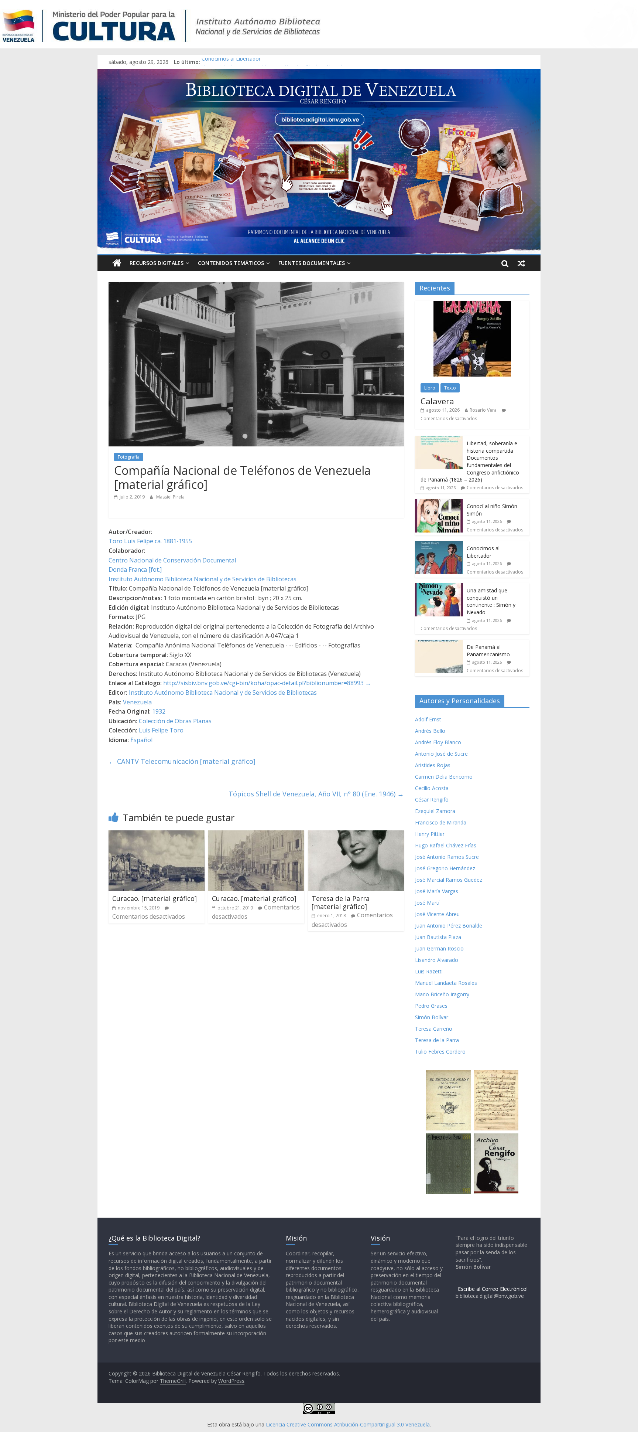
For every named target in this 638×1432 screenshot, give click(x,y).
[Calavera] (472, 304)
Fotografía (129, 457)
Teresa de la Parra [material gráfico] (341, 902)
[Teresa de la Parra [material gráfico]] (356, 835)
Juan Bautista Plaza (438, 937)
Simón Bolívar (431, 1017)
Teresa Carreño (433, 1028)
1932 (158, 711)
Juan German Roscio (439, 948)
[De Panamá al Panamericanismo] (439, 643)
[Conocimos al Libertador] (439, 544)
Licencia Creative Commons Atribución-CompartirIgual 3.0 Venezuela (348, 1424)
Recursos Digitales (156, 262)
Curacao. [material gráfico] (154, 898)
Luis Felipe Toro (161, 730)
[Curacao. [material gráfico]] (157, 835)
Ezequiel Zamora (435, 810)
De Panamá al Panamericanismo (488, 650)
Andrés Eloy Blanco (438, 742)
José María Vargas (436, 891)
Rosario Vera (483, 410)
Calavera (437, 401)
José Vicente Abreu (437, 914)
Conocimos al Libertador (231, 61)
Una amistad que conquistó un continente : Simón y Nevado (491, 601)
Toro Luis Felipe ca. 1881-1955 (150, 541)
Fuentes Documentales (311, 262)
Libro (429, 388)
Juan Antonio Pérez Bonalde (448, 925)
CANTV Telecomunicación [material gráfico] (182, 761)
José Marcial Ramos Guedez (448, 879)
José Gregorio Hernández (445, 868)
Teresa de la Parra (437, 1040)
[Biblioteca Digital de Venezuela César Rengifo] (319, 73)
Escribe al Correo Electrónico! (493, 1288)
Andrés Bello (430, 730)
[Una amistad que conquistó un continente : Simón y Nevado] (439, 587)
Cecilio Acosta (432, 788)
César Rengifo (432, 799)
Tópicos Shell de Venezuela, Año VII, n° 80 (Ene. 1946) (316, 793)
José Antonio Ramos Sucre (447, 856)
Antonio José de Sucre (441, 753)
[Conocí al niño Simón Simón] (439, 502)
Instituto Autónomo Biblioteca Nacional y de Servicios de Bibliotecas (202, 579)
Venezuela (137, 702)
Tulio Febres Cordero (440, 1051)
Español (141, 740)
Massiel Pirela (170, 497)
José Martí (427, 902)
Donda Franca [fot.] (135, 569)
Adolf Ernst (428, 719)
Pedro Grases (431, 1005)
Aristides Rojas (432, 765)
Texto (450, 388)
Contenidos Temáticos (231, 262)
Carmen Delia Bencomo (444, 776)
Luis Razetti (429, 971)
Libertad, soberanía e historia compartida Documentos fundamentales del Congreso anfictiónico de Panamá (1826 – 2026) (470, 461)
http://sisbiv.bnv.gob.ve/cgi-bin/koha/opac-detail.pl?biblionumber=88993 (263, 683)
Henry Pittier (430, 833)
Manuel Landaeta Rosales (446, 982)
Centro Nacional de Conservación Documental (172, 560)
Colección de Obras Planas (175, 721)
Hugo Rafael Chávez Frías (445, 845)
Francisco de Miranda (440, 822)
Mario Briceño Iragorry (442, 994)
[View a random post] (521, 263)
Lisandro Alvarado (436, 959)
